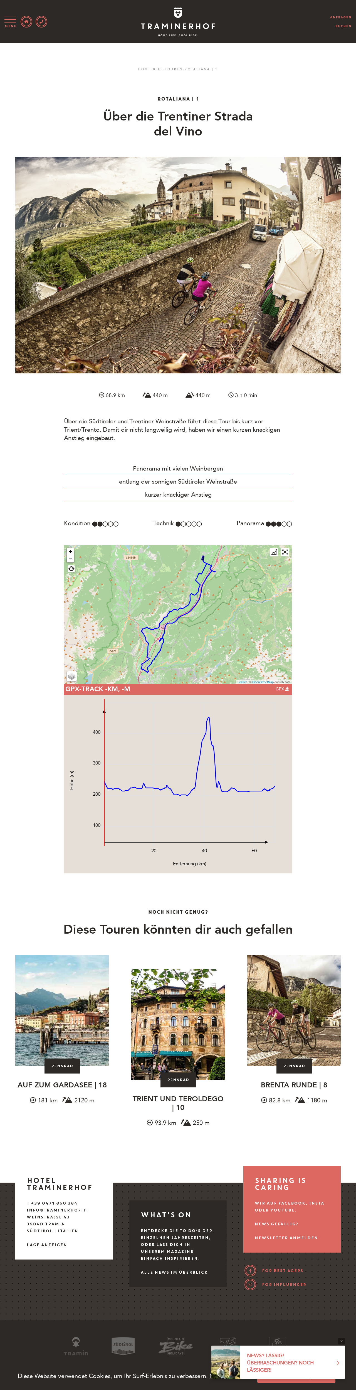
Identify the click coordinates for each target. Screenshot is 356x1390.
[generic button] (341, 1341)
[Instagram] (250, 1284)
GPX (280, 689)
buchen (343, 26)
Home (144, 69)
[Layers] (72, 676)
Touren (174, 69)
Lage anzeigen (46, 1245)
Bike (158, 69)
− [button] (70, 559)
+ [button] (70, 551)
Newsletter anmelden (286, 1238)
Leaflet (242, 682)
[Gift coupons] (26, 21)
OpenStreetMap (263, 682)
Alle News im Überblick (174, 1272)
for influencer (284, 1284)
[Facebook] (250, 1270)
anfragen (341, 17)
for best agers (282, 1270)
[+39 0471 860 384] (41, 21)
